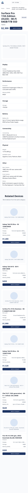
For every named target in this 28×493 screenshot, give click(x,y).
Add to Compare (17, 28)
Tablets (8, 8)
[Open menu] (26, 2)
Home (2, 8)
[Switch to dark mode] (23, 2)
